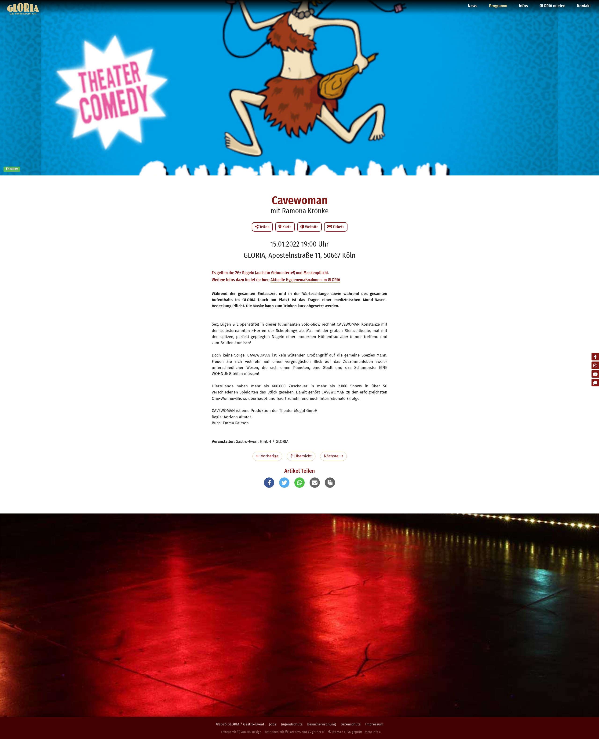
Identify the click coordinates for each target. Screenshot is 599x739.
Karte (286, 226)
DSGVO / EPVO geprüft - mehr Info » (356, 732)
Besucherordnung (321, 724)
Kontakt (584, 5)
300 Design (254, 732)
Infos (523, 5)
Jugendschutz (292, 724)
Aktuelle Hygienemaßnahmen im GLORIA (305, 279)
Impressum (374, 724)
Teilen (264, 226)
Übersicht (302, 456)
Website (311, 226)
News (472, 5)
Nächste (332, 456)
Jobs (272, 724)
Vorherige (269, 456)
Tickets (338, 226)
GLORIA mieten (552, 5)
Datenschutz (350, 724)
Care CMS (294, 732)
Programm (498, 5)
